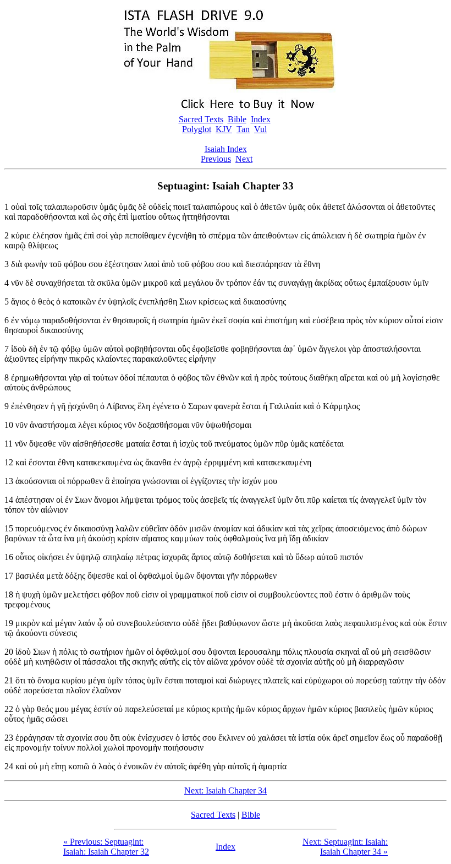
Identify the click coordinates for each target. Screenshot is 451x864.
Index (261, 119)
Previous (216, 159)
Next (243, 159)
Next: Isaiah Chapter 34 (225, 790)
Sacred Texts (201, 119)
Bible (237, 119)
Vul (260, 129)
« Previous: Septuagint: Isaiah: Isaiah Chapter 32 (106, 846)
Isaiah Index (226, 149)
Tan (243, 129)
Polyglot (196, 129)
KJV (224, 129)
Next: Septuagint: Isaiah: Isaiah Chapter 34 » (345, 846)
